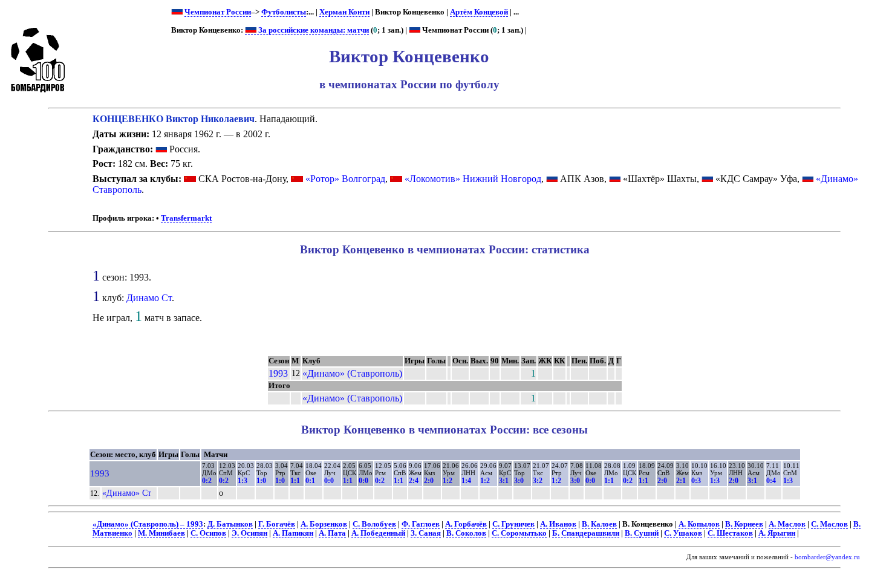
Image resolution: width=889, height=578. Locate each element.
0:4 (771, 480)
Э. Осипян (249, 533)
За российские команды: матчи (312, 30)
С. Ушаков (683, 533)
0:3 (696, 480)
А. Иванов (558, 524)
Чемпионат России (217, 12)
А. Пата (332, 533)
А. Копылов (699, 524)
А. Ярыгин (776, 533)
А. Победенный (378, 533)
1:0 (261, 480)
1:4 (466, 480)
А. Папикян (293, 533)
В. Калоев (599, 524)
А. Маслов (787, 524)
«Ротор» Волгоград (345, 179)
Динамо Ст (149, 298)
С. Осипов (208, 533)
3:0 (519, 480)
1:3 (242, 480)
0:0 (329, 480)
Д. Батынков (230, 524)
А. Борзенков (324, 524)
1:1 (295, 480)
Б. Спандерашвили (585, 533)
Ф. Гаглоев (421, 524)
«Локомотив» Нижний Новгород (473, 179)
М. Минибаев (161, 533)
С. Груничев (513, 524)
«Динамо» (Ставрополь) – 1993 (148, 524)
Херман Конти (344, 12)
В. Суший (642, 533)
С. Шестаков (730, 533)
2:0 (429, 480)
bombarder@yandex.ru (827, 557)
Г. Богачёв (276, 524)
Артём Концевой (479, 12)
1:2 (447, 480)
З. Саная (426, 533)
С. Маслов (829, 524)
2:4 (413, 480)
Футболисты (283, 12)
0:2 (207, 480)
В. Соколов (466, 533)
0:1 (310, 480)
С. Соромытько (519, 533)
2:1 (681, 480)
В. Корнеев (744, 524)
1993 (278, 373)
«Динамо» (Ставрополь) (352, 373)
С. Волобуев (374, 524)
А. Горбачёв (466, 524)
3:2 (537, 480)
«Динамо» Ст (126, 493)
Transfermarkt (186, 218)
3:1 (504, 480)
